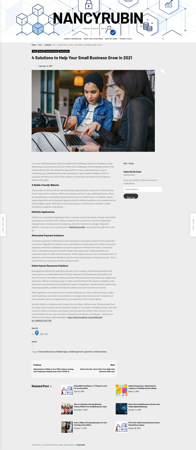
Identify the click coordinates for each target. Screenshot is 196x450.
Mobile (41, 51)
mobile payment (76, 351)
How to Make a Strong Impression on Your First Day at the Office (90, 423)
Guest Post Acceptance (93, 39)
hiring (34, 51)
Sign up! (131, 197)
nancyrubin (98, 17)
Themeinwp (80, 445)
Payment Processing (51, 51)
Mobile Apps (62, 351)
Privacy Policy (126, 39)
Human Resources (47, 351)
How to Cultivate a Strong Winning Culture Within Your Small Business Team (90, 405)
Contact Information (72, 39)
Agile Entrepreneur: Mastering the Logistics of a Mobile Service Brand (142, 387)
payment (88, 351)
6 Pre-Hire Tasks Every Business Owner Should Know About (144, 423)
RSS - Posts (129, 163)
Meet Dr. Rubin (111, 39)
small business (64, 51)
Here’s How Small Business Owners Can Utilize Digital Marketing (144, 405)
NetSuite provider (77, 227)
